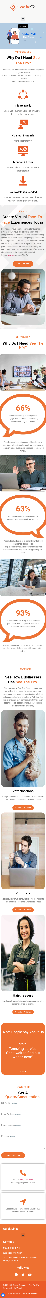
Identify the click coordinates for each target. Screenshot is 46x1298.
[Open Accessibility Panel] (3, 1295)
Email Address (11, 1114)
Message (8, 1136)
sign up (11, 255)
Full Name (9, 1103)
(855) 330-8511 (26, 1180)
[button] (23, 19)
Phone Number (11, 1125)
